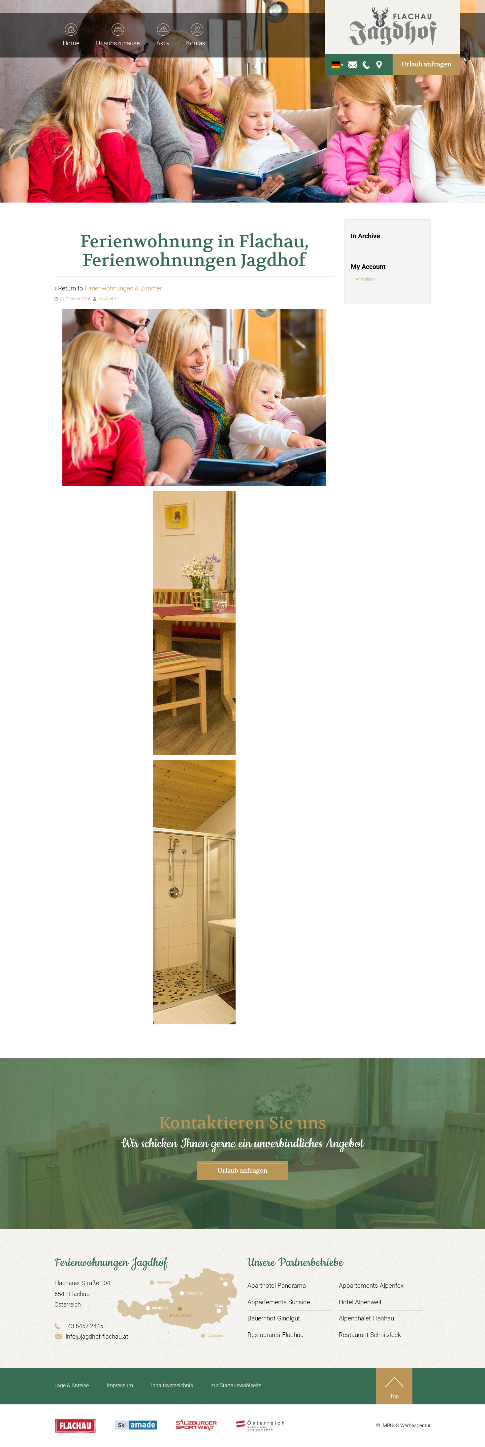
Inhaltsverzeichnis (172, 1385)
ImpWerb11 (108, 298)
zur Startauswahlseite (236, 1385)
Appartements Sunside (278, 1302)
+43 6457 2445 (83, 1325)
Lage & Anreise (71, 1385)
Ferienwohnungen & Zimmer (123, 288)
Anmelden (365, 279)
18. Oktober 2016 (74, 298)
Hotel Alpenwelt (360, 1302)
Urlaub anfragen (427, 64)
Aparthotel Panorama (276, 1285)
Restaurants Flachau (275, 1335)
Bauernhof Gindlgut (273, 1318)
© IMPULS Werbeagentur (403, 1425)
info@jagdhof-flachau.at (97, 1336)
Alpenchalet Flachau (366, 1318)
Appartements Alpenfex (371, 1285)
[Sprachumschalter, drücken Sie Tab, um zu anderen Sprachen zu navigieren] (336, 64)
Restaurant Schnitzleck (370, 1335)
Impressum (120, 1385)
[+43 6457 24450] (367, 64)
